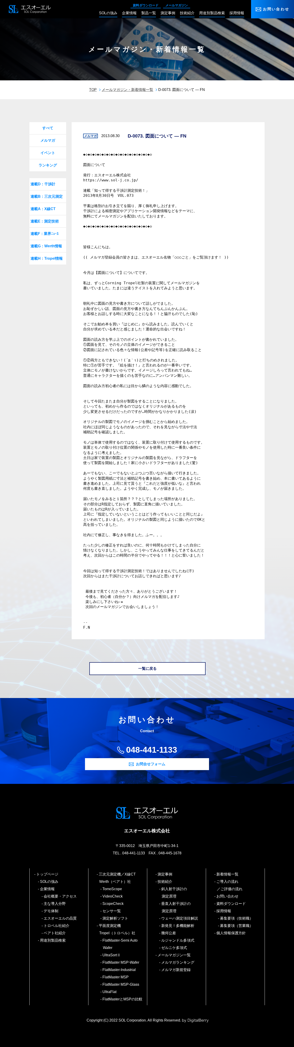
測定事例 (165, 874)
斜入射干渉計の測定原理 (174, 892)
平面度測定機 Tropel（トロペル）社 (117, 929)
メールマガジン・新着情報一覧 (127, 90)
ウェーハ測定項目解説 (180, 918)
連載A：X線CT (43, 209)
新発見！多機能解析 (178, 926)
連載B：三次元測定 (47, 196)
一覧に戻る (147, 668)
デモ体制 (51, 911)
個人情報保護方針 (231, 933)
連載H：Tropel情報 (47, 258)
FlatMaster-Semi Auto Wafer (120, 944)
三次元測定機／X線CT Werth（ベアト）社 (119, 878)
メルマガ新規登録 (176, 970)
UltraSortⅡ (112, 955)
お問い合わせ (276, 9)
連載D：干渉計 (43, 184)
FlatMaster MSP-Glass (121, 984)
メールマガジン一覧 (174, 955)
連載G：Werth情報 (46, 246)
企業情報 (47, 889)
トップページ (47, 874)
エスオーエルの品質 (60, 918)
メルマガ (47, 140)
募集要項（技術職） (236, 918)
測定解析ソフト (115, 918)
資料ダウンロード (145, 5)
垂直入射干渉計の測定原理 (176, 907)
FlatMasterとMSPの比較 (122, 999)
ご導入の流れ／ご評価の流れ (230, 885)
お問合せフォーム (150, 764)
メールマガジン (176, 5)
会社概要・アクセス (60, 896)
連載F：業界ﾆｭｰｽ (45, 234)
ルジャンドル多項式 (178, 940)
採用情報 (224, 911)
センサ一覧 (112, 911)
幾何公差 (169, 933)
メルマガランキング (178, 962)
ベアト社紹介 (55, 933)
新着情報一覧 (227, 874)
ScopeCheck (113, 904)
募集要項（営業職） (236, 926)
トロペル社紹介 (56, 926)
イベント (47, 153)
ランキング (48, 165)
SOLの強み (49, 882)
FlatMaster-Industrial (119, 970)
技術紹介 (165, 882)
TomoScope (112, 889)
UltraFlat (109, 992)
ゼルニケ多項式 (174, 948)
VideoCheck (113, 896)
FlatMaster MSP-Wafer (121, 962)
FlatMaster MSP (116, 977)
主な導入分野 (55, 904)
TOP (93, 90)
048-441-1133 (151, 749)
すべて (47, 128)
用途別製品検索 (53, 940)
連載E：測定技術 (45, 221)
